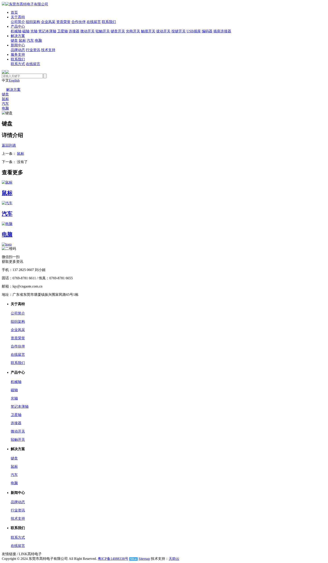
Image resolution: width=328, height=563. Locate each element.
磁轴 (25, 31)
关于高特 (18, 17)
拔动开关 (163, 31)
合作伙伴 (78, 22)
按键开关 (178, 31)
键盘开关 (118, 31)
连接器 (74, 31)
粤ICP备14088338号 (113, 559)
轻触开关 (102, 31)
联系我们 (109, 22)
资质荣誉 (63, 22)
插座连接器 (222, 31)
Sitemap (144, 559)
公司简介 (18, 22)
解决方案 (18, 36)
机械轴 (16, 31)
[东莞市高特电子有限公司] (25, 4)
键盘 (14, 40)
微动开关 (87, 31)
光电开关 (133, 31)
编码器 (207, 31)
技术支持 (48, 50)
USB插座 (194, 31)
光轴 (33, 31)
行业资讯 (33, 50)
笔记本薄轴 (47, 31)
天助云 (174, 559)
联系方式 (18, 64)
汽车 (30, 40)
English (14, 80)
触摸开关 (148, 31)
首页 (14, 12)
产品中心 (18, 26)
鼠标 (22, 40)
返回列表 (9, 145)
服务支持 (18, 54)
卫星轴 (62, 31)
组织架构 (33, 22)
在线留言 (94, 22)
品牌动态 (18, 50)
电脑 (38, 40)
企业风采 (48, 22)
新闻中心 (18, 45)
